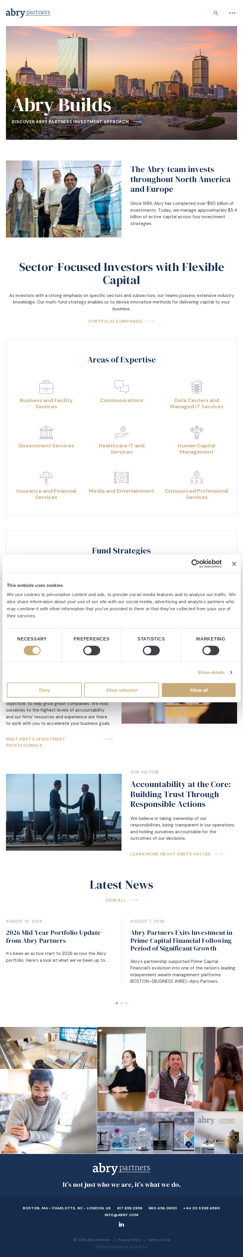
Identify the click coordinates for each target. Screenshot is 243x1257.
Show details (211, 672)
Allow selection (122, 690)
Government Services (46, 446)
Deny (44, 690)
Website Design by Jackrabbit (122, 1246)
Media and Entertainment (121, 491)
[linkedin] (121, 1226)
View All (115, 900)
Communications (121, 400)
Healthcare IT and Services (122, 449)
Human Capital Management (196, 449)
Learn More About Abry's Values (170, 854)
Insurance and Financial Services (46, 494)
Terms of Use (158, 1239)
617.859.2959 (130, 1208)
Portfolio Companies (116, 321)
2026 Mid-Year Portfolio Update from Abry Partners (53, 936)
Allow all (199, 690)
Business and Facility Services (46, 403)
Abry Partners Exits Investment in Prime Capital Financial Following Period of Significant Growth (181, 940)
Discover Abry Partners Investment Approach (71, 121)
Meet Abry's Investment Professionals (35, 742)
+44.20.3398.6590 (201, 1208)
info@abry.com (122, 1215)
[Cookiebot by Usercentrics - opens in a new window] (196, 563)
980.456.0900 (162, 1208)
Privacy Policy (129, 1239)
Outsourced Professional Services (196, 494)
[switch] (91, 650)
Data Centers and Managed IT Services (196, 403)
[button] (117, 1003)
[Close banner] (234, 563)
